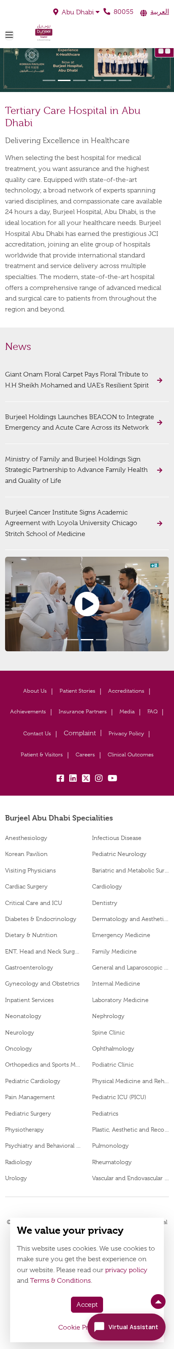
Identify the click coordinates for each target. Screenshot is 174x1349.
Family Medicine (114, 951)
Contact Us (37, 733)
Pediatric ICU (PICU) (119, 1097)
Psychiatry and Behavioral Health (43, 1145)
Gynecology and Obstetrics (42, 983)
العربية (159, 12)
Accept (87, 1304)
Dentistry (104, 902)
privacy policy (126, 1270)
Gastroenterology (29, 967)
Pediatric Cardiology (32, 1081)
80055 (122, 12)
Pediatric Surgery (28, 1113)
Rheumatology (112, 1162)
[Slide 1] (49, 80)
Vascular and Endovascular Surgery (130, 1178)
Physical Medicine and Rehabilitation (130, 1081)
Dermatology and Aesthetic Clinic (130, 919)
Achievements (28, 711)
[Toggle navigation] (9, 35)
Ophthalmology (113, 1048)
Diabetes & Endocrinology (40, 919)
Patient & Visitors (42, 754)
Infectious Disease (116, 837)
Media (127, 711)
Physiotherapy (24, 1129)
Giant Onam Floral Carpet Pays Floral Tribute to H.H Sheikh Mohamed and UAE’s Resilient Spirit (77, 380)
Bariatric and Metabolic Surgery (130, 870)
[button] (76, 12)
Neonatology (23, 1016)
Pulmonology (110, 1145)
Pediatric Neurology (119, 854)
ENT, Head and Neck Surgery (43, 951)
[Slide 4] (94, 80)
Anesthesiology (26, 837)
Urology (16, 1178)
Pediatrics (105, 1113)
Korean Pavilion (26, 854)
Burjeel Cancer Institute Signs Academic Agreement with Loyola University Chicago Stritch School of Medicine (71, 523)
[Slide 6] (125, 80)
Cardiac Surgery (26, 886)
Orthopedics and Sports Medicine (43, 1064)
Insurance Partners (83, 711)
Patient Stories (77, 691)
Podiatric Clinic (112, 1064)
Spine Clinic (108, 1032)
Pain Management (30, 1097)
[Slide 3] (79, 80)
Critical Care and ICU (33, 902)
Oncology (18, 1048)
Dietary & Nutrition (31, 935)
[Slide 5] (109, 80)
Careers (85, 754)
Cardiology (107, 886)
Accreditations (126, 691)
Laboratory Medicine (120, 1000)
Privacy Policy (126, 733)
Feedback (80, 733)
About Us (35, 691)
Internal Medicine (116, 983)
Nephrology (108, 1016)
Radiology (18, 1162)
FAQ (152, 711)
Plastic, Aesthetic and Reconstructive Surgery (130, 1129)
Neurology (19, 1032)
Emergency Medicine (121, 935)
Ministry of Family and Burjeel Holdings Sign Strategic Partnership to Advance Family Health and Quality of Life (76, 470)
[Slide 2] (64, 80)
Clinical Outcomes (131, 754)
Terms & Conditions (60, 1280)
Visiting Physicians (30, 870)
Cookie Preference (87, 1327)
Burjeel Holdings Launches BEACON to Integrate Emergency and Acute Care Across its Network (79, 422)
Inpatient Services (29, 1000)
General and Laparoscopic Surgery (130, 967)
